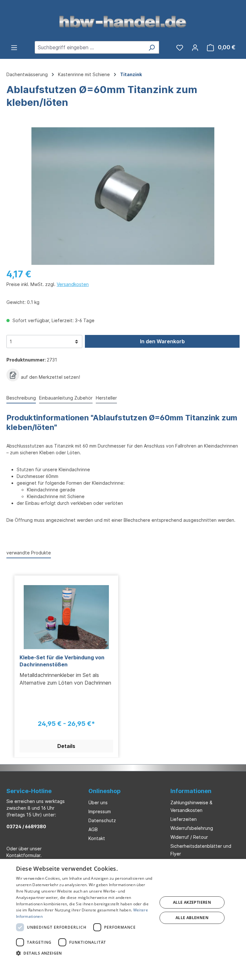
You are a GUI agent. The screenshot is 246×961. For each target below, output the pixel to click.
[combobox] (89, 47)
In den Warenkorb (162, 341)
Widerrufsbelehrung (191, 828)
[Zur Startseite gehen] (123, 21)
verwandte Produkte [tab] (28, 552)
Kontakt (96, 838)
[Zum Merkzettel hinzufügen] (12, 375)
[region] (123, 196)
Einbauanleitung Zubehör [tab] (66, 398)
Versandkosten (73, 284)
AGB (93, 829)
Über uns (98, 802)
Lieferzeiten (183, 819)
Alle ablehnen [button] (192, 917)
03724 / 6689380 (26, 826)
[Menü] (14, 47)
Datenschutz (102, 820)
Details (66, 746)
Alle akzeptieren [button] (192, 902)
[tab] (21, 398)
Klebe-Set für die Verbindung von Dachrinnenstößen (62, 661)
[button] (84, 953)
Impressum (99, 811)
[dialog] (123, 910)
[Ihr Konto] (195, 47)
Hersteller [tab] (106, 398)
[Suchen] (151, 47)
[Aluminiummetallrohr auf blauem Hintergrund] (122, 196)
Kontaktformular (23, 855)
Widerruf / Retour (189, 837)
